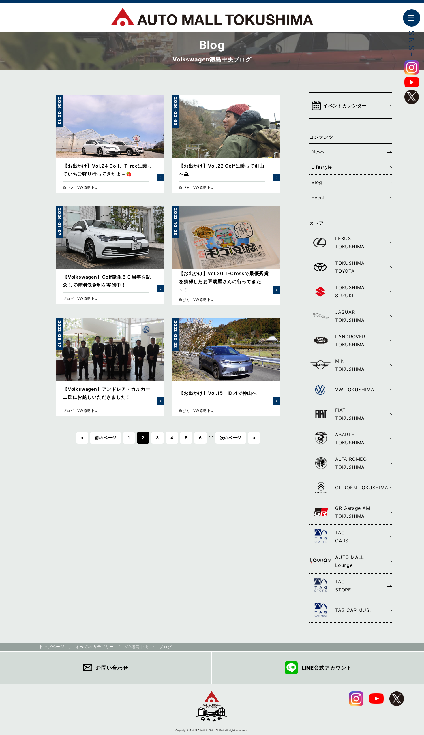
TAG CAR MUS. (353, 610)
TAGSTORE (343, 586)
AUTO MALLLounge (349, 561)
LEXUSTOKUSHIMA (350, 242)
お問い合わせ (112, 668)
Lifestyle (322, 167)
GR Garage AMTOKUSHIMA (352, 512)
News (318, 152)
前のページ (105, 437)
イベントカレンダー (345, 105)
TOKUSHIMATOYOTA (350, 267)
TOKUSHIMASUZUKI (350, 291)
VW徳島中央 (87, 187)
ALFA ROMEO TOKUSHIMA (351, 463)
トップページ (52, 646)
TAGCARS (341, 537)
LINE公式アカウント (327, 668)
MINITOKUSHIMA (350, 365)
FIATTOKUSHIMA (350, 414)
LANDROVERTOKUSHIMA (350, 340)
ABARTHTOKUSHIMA (350, 438)
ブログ (68, 298)
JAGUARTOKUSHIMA (350, 316)
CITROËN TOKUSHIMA (361, 487)
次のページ (230, 437)
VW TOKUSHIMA (354, 389)
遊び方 (68, 187)
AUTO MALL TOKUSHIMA (212, 20)
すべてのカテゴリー (95, 646)
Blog (317, 182)
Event (318, 197)
